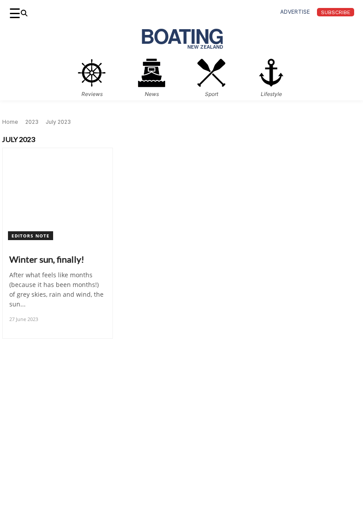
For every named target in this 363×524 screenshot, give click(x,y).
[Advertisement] (181, 462)
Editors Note (31, 236)
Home (10, 122)
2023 (32, 122)
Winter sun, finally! (46, 259)
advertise (295, 11)
